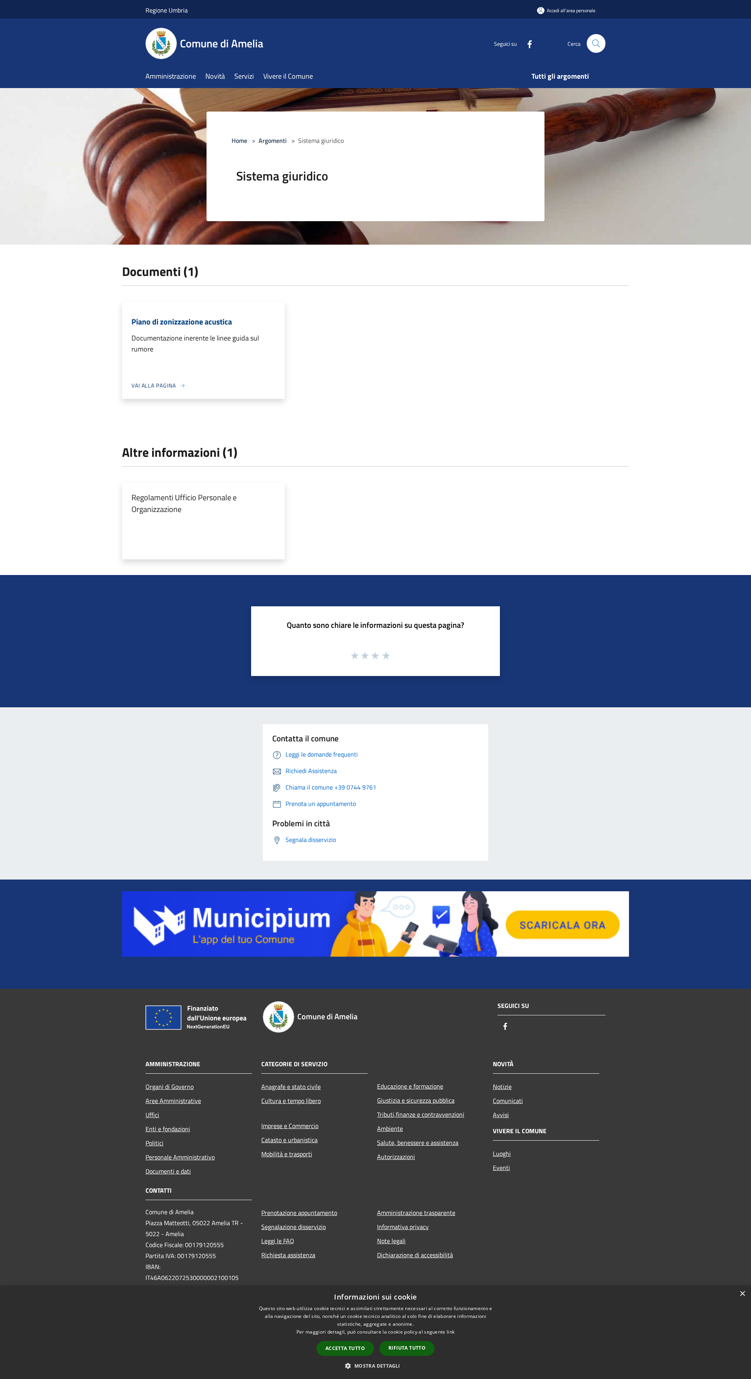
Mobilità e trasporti (286, 1154)
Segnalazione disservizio (293, 1226)
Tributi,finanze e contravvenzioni (420, 1114)
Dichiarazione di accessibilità (415, 1255)
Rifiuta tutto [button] (407, 1348)
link (451, 1332)
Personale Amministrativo (180, 1157)
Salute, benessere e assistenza (417, 1142)
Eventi (501, 1167)
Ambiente (390, 1128)
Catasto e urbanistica (289, 1140)
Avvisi (501, 1114)
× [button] (742, 1294)
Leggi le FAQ (277, 1241)
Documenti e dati (168, 1171)
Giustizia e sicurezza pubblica (416, 1100)
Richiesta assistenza (288, 1255)
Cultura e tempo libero (291, 1100)
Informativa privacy (403, 1226)
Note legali (391, 1241)
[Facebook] (526, 43)
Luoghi (502, 1153)
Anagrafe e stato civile (291, 1086)
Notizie (502, 1086)
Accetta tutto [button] (345, 1348)
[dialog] (375, 1332)
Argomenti (273, 140)
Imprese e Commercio (289, 1125)
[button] (375, 1366)
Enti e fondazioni (168, 1129)
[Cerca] (596, 43)
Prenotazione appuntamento (299, 1212)
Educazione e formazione (410, 1086)
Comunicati (508, 1100)
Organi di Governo (170, 1086)
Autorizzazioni (396, 1156)
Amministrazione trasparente (416, 1212)
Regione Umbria (167, 10)
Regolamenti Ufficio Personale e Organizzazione (184, 503)
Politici (154, 1143)
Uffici (152, 1114)
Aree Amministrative (173, 1100)
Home (239, 140)
